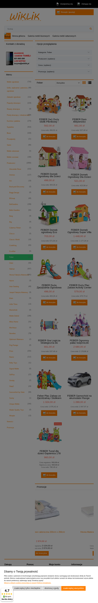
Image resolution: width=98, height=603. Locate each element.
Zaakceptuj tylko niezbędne (27, 588)
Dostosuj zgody (52, 588)
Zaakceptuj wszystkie (73, 588)
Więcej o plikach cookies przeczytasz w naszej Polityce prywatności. (27, 583)
